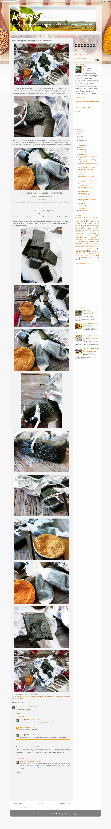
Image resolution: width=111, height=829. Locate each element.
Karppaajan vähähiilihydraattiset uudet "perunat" (87, 200)
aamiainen (78, 217)
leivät (78, 231)
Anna (21, 719)
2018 (78, 131)
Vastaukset (21, 716)
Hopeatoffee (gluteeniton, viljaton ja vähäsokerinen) (88, 164)
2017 (78, 134)
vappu (81, 255)
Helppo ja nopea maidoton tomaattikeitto (85, 188)
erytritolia (42, 199)
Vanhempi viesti (66, 803)
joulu (82, 225)
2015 (78, 138)
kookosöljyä (48, 196)
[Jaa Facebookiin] (36, 694)
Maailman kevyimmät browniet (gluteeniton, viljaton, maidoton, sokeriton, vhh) (91, 350)
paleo (87, 243)
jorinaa (90, 223)
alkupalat (88, 217)
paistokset (78, 243)
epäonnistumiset (91, 219)
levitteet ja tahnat (88, 231)
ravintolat (80, 248)
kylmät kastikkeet (95, 230)
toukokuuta (82, 203)
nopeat (57, 696)
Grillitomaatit (81, 171)
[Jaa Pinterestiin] (37, 694)
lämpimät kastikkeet (90, 233)
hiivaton (27, 696)
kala (89, 228)
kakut (83, 228)
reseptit (61, 696)
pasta (95, 243)
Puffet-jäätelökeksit (83, 191)
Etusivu (14, 33)
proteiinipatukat (79, 246)
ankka (96, 217)
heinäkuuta (82, 152)
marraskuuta (82, 142)
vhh (18, 698)
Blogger (76, 814)
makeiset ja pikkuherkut (42, 696)
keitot (83, 230)
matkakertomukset (92, 239)
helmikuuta (82, 210)
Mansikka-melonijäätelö (84, 197)
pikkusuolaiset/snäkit (90, 245)
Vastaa (18, 713)
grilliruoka (93, 221)
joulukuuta (82, 140)
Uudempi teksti (17, 803)
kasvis (77, 230)
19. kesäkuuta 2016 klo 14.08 (30, 746)
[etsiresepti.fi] (79, 50)
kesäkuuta (82, 154)
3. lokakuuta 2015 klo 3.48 (28, 706)
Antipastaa (32, 15)
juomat (89, 225)
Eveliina (18, 706)
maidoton (32, 696)
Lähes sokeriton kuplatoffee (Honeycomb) (86, 177)
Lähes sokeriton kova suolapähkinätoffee (84, 194)
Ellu (21, 727)
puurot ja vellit (96, 246)
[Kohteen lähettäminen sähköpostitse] (31, 694)
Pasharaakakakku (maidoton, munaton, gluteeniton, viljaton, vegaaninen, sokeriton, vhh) (91, 337)
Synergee (61, 814)
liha (95, 231)
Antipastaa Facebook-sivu (82, 107)
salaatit (94, 251)
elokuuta (81, 149)
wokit (76, 259)
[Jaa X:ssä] (34, 694)
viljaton (21, 698)
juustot (95, 225)
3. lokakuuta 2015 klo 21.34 (33, 734)
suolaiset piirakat (93, 253)
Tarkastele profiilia (80, 97)
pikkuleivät (78, 245)
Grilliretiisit (81, 174)
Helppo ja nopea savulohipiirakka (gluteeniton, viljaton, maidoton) (91, 312)
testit (76, 255)
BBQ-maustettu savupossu (85, 169)
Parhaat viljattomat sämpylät (90, 323)
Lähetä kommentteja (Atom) (22, 807)
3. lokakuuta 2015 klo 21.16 (30, 727)
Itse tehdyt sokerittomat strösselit (87, 167)
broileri (77, 219)
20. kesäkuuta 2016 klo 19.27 (34, 761)
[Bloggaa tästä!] (32, 694)
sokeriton (79, 253)
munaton (51, 696)
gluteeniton (21, 696)
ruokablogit (67, 696)
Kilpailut (87, 230)
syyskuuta (82, 147)
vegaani (14, 698)
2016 (78, 136)
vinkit (94, 258)
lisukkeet (77, 233)
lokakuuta (81, 145)
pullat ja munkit (88, 246)
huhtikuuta (82, 206)
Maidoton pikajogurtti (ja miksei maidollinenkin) (86, 184)
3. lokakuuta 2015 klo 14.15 (33, 719)
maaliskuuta (82, 208)
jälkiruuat (78, 227)
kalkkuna (96, 228)
